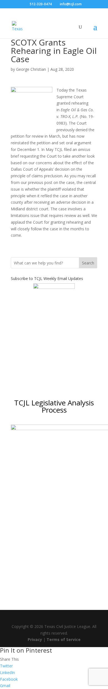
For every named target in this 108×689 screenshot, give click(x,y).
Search (88, 263)
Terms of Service (64, 639)
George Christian (31, 69)
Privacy (35, 639)
